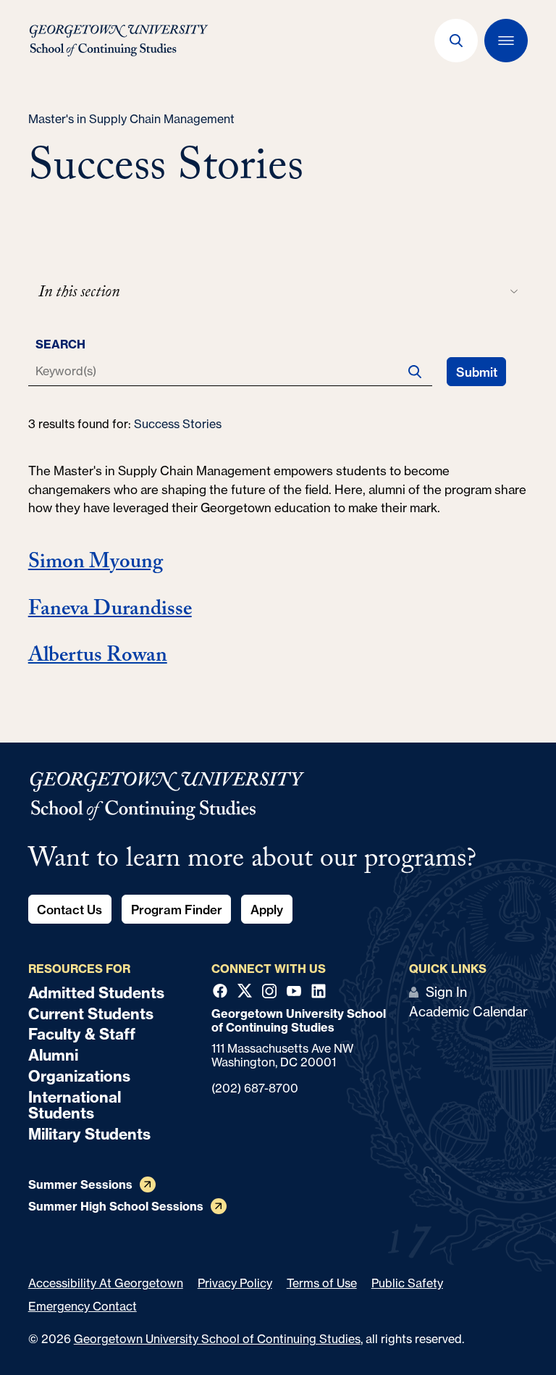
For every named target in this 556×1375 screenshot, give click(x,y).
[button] (456, 40)
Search (60, 344)
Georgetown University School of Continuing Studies (217, 1339)
